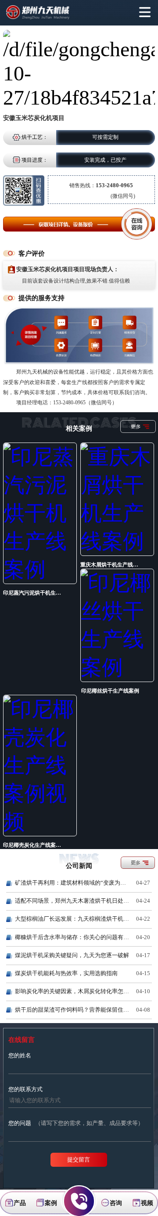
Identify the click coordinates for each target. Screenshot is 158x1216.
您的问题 (76, 1123)
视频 (147, 1202)
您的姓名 (19, 1055)
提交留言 (78, 1159)
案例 (51, 1202)
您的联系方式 (25, 1089)
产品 (20, 1202)
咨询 (116, 1202)
